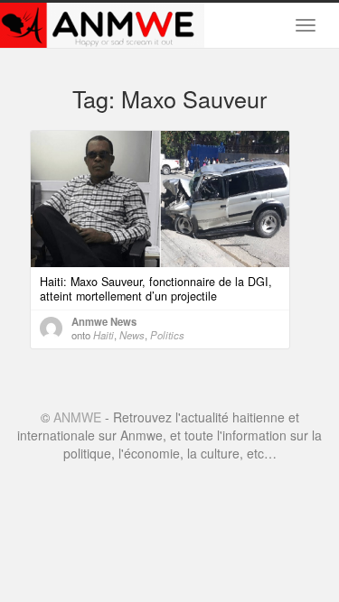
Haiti (103, 335)
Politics (167, 335)
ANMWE (77, 417)
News (132, 335)
